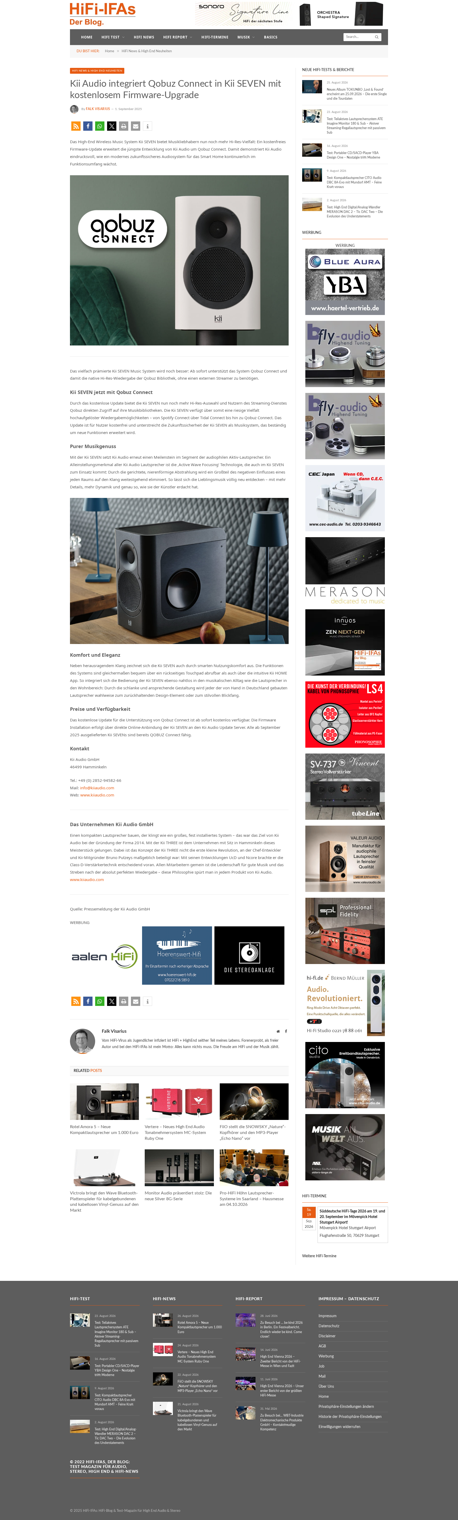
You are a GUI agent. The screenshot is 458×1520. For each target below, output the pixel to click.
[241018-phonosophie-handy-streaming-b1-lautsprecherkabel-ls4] (345, 746)
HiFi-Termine (214, 37)
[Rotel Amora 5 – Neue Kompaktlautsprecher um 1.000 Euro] (104, 1101)
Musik (243, 37)
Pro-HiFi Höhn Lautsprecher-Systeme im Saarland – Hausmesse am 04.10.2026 (252, 1199)
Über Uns (326, 1386)
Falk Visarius (98, 109)
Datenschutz (329, 1326)
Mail (322, 1376)
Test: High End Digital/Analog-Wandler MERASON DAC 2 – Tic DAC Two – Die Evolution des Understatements (355, 212)
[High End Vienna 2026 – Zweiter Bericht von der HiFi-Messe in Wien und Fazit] (246, 1354)
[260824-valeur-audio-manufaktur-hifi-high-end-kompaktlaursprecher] (345, 891)
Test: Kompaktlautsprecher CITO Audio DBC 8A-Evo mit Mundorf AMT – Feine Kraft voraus (354, 182)
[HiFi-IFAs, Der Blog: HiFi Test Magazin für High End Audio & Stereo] (103, 14)
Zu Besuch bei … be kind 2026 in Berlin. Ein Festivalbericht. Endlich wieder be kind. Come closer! (281, 1329)
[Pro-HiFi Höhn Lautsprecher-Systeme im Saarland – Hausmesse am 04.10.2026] (254, 1167)
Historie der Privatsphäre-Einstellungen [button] (350, 1417)
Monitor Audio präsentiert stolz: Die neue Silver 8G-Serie (178, 1196)
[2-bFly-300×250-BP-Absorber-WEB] (345, 386)
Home (87, 37)
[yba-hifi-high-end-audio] (345, 314)
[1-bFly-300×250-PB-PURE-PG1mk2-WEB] (345, 458)
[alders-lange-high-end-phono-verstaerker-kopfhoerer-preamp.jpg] (345, 1179)
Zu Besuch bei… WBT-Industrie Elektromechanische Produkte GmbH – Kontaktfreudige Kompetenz (281, 1422)
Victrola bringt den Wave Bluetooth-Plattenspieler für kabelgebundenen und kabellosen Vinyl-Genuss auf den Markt (104, 1201)
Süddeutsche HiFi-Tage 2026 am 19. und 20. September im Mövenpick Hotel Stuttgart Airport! (352, 1217)
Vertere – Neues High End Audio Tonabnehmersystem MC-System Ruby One (175, 1133)
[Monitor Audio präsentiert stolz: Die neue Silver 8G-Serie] (179, 1167)
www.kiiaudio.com (97, 795)
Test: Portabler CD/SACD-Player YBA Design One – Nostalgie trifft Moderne (353, 155)
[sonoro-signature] (291, 25)
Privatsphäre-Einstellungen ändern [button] (346, 1407)
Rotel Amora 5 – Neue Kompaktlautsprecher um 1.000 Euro (104, 1130)
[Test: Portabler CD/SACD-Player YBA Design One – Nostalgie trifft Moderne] (312, 150)
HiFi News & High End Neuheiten (97, 70)
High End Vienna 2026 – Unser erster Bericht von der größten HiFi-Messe (282, 1391)
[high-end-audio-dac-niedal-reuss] (345, 602)
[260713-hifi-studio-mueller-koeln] (345, 1035)
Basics (271, 37)
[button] (76, 126)
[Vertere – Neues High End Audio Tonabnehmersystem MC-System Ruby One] (179, 1101)
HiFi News (144, 37)
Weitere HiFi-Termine (319, 1256)
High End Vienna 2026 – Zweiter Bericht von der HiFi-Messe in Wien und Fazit (280, 1361)
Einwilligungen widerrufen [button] (339, 1427)
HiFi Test (111, 37)
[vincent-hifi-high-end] (345, 819)
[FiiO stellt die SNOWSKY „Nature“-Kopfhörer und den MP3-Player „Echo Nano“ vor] (254, 1101)
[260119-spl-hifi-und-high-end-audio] (345, 963)
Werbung (326, 1356)
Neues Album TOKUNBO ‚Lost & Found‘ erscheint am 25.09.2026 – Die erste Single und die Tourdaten (357, 94)
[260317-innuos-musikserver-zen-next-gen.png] (345, 674)
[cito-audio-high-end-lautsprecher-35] (345, 1107)
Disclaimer (327, 1336)
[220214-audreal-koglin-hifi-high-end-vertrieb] (345, 530)
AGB (322, 1346)
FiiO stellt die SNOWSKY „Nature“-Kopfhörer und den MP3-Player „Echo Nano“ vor (253, 1133)
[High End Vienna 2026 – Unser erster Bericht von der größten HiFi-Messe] (246, 1383)
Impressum (328, 1316)
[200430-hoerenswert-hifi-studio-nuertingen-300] (177, 983)
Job (321, 1366)
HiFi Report (175, 37)
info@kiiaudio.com (97, 787)
